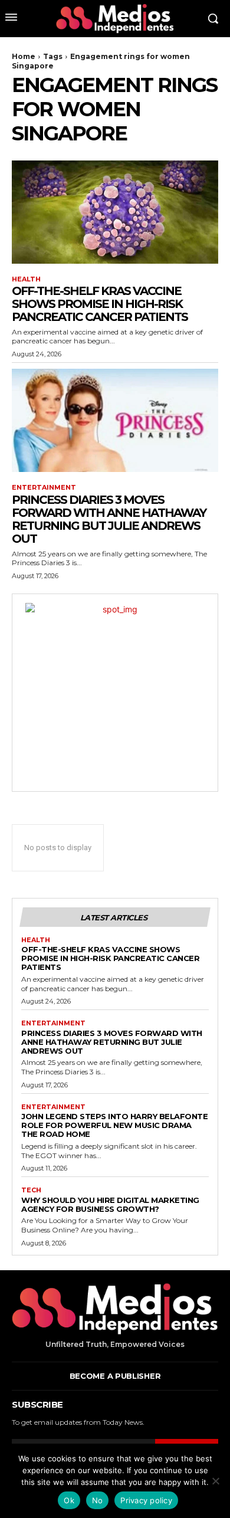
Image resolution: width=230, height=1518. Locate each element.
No (97, 1500)
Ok (69, 1500)
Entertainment (44, 487)
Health (26, 279)
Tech (31, 1190)
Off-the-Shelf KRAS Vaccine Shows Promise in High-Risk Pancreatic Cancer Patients (100, 304)
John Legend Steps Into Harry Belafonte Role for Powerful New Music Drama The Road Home (114, 1125)
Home (23, 56)
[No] (215, 1481)
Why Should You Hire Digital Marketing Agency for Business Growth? (110, 1204)
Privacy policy (146, 1500)
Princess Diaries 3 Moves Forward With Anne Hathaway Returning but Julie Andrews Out (109, 519)
